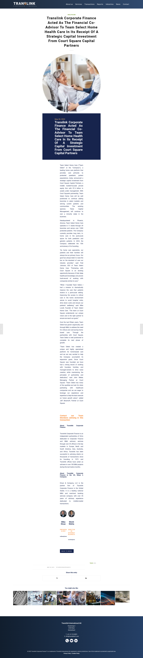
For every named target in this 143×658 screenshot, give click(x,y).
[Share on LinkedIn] (86, 578)
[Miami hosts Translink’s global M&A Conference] (1, 329)
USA (95, 563)
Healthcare (71, 14)
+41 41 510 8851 (72, 634)
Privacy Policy (67, 653)
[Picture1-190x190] (71, 83)
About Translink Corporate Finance (71, 426)
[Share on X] (57, 578)
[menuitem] (69, 4)
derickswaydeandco (64, 567)
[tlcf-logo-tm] (25, 4)
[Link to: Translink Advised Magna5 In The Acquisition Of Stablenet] (64, 598)
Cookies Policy (75, 653)
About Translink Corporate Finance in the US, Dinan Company (71, 475)
